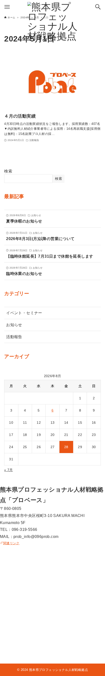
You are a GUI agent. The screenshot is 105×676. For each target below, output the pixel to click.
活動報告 (14, 337)
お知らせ (14, 325)
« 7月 (8, 470)
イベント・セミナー (24, 313)
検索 (8, 171)
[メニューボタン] (7, 7)
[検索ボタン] (98, 7)
